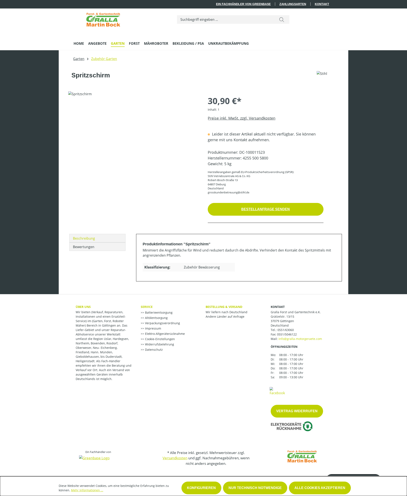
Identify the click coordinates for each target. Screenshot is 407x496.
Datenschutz (153, 350)
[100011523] (133, 137)
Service (147, 307)
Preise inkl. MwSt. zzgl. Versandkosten (241, 118)
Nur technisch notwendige (255, 488)
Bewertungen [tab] (83, 247)
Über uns (83, 307)
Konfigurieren (201, 488)
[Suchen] (281, 19)
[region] (134, 137)
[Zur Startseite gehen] (103, 18)
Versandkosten (175, 457)
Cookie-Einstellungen (159, 339)
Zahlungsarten (292, 4)
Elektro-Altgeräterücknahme (164, 334)
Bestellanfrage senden (265, 209)
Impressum (152, 328)
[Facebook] (277, 390)
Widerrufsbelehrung (159, 344)
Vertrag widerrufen (297, 411)
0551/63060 (285, 330)
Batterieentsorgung (158, 312)
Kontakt (322, 4)
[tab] (97, 238)
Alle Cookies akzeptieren (319, 488)
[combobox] (225, 19)
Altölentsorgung (156, 318)
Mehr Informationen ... (87, 490)
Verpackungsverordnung (162, 323)
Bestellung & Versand (224, 307)
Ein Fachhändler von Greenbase (243, 4)
